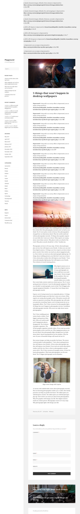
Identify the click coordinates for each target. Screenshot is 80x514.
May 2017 (7, 136)
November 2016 (8, 151)
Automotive (7, 166)
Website (35, 466)
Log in (6, 215)
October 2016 (8, 154)
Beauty (6, 168)
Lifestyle (7, 183)
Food (6, 176)
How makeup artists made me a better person (11, 122)
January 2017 (8, 146)
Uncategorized (8, 198)
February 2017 (8, 144)
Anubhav (46, 411)
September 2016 (8, 156)
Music (6, 188)
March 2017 (7, 141)
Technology (7, 196)
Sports (6, 193)
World (6, 203)
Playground (9, 60)
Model (6, 186)
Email (35, 460)
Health (6, 181)
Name (35, 453)
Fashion (6, 173)
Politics (6, 191)
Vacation (7, 201)
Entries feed (7, 218)
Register (7, 213)
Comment (36, 432)
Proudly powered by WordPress (40, 511)
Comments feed (8, 220)
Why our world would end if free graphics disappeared (11, 107)
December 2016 (8, 149)
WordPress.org (8, 223)
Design (6, 171)
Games (6, 178)
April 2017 (7, 139)
